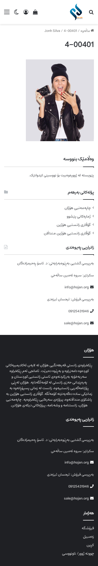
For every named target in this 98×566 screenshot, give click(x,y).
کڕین (90, 545)
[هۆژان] (77, 12)
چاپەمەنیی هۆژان (78, 208)
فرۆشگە (88, 528)
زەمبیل (88, 536)
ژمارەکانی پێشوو (79, 216)
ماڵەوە (86, 31)
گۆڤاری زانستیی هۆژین (74, 225)
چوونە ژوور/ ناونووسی (78, 553)
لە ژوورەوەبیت (71, 175)
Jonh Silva (52, 31)
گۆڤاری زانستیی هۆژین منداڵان (67, 233)
